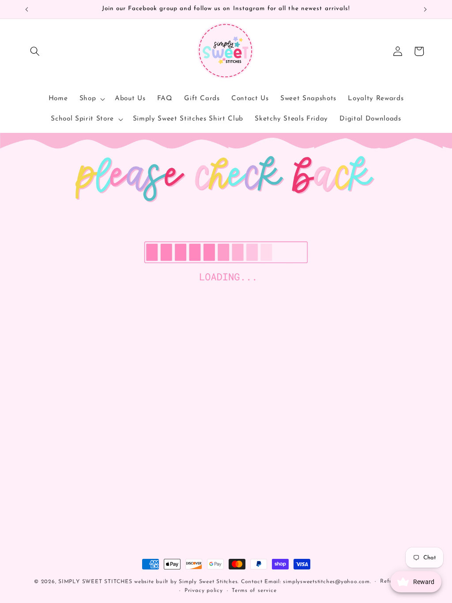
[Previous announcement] (27, 9)
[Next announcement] (425, 9)
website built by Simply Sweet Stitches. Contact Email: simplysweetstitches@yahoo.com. (252, 581)
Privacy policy (204, 590)
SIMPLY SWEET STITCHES (95, 581)
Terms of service (254, 590)
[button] (34, 51)
